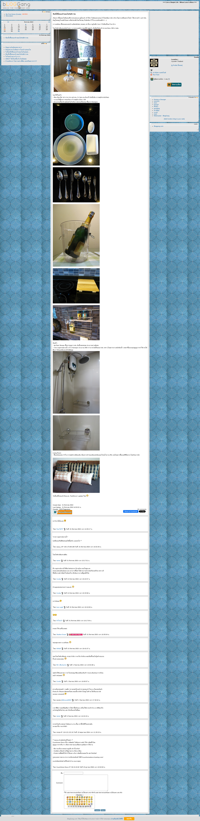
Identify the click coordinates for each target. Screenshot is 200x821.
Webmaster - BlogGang (161, 116)
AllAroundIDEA (67, 700)
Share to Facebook (130, 511)
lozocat (156, 104)
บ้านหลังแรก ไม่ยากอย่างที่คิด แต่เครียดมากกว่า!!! (21, 61)
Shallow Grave (61, 634)
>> (49, 22)
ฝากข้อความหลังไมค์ (159, 72)
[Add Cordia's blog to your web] (174, 119)
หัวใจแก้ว (59, 620)
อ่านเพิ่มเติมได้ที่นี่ (117, 819)
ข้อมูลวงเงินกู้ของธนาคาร (13, 47)
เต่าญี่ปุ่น (156, 110)
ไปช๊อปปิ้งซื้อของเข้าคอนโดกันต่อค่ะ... (17, 52)
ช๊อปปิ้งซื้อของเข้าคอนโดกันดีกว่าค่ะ (16, 38)
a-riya (156, 112)
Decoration (9, 16)
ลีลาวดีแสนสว (61, 665)
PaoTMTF (60, 529)
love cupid (60, 607)
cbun (155, 103)
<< (8, 22)
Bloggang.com (158, 126)
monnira (156, 101)
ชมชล (58, 560)
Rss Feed (156, 74)
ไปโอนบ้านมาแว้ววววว (12, 56)
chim (155, 114)
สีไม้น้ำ (156, 106)
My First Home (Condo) (13, 14)
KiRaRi (58, 648)
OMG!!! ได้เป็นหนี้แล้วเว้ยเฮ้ (15, 59)
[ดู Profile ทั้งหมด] (176, 65)
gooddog (157, 108)
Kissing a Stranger (160, 99)
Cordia (58, 579)
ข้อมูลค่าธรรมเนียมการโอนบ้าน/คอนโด (18, 49)
